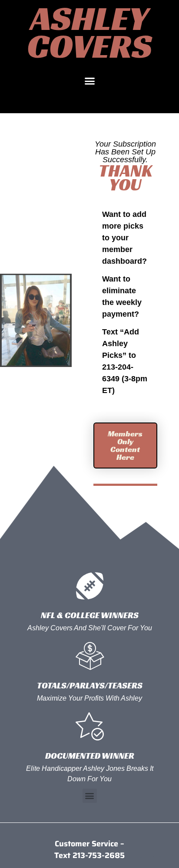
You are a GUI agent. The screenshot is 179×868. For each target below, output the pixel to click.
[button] (89, 81)
